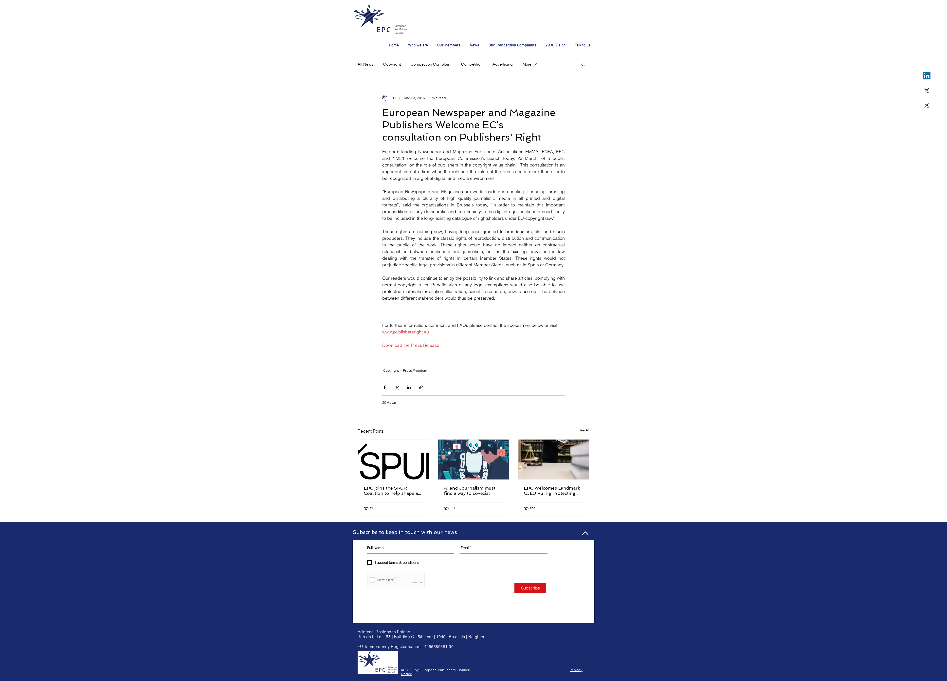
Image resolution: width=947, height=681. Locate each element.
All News (365, 64)
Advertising (502, 64)
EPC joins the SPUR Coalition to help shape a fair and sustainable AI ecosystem (391, 490)
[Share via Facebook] (384, 387)
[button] (583, 64)
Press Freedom (415, 370)
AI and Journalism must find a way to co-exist (469, 490)
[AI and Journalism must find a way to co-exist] (473, 459)
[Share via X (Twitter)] (396, 387)
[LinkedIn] (926, 75)
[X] (926, 90)
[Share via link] (421, 387)
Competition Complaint (431, 64)
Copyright (392, 64)
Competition (472, 64)
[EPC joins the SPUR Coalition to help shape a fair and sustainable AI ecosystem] (393, 459)
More (527, 64)
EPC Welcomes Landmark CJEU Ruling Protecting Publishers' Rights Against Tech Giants (552, 490)
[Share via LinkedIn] (408, 387)
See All (584, 430)
